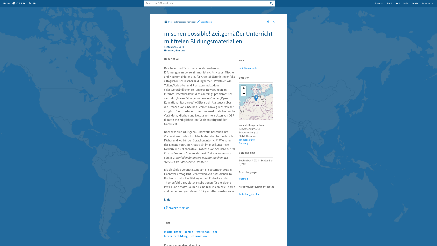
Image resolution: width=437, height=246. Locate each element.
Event (170, 21)
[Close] (274, 22)
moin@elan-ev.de (248, 68)
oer (215, 232)
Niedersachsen (247, 140)
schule (189, 232)
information (199, 236)
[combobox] (206, 3)
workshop (203, 232)
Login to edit (206, 21)
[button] (268, 21)
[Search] (271, 3)
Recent (379, 3)
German (243, 179)
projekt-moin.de (179, 208)
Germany (243, 143)
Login (415, 3)
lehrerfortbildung (176, 236)
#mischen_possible (249, 194)
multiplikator (172, 232)
